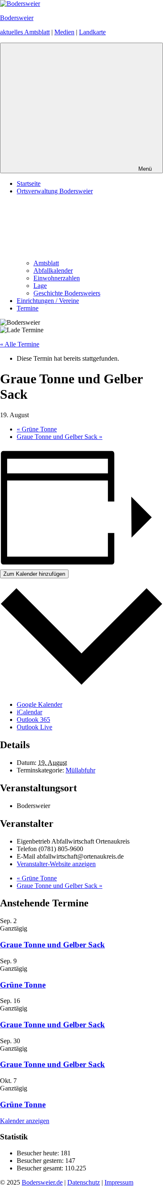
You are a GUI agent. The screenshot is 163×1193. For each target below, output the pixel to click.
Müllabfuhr (80, 770)
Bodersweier (16, 17)
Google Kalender (39, 704)
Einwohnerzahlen (56, 278)
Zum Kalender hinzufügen (34, 574)
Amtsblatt (46, 263)
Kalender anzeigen (24, 1120)
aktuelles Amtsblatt (25, 32)
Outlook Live (34, 727)
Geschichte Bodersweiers (66, 293)
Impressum (118, 1182)
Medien (64, 32)
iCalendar (29, 712)
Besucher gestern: (41, 1160)
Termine (27, 308)
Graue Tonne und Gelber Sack (59, 436)
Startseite (29, 183)
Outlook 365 (33, 719)
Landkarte (92, 32)
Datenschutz (83, 1182)
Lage (40, 285)
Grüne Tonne (37, 429)
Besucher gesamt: (41, 1168)
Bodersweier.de (42, 1182)
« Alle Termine (19, 344)
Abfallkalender (53, 270)
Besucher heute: (39, 1153)
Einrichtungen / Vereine (48, 300)
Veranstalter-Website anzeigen (56, 863)
